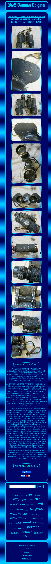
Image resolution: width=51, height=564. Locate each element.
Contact (26, 552)
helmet (26, 532)
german (33, 527)
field (24, 500)
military (15, 532)
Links (27, 549)
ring (32, 513)
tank (12, 509)
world (27, 522)
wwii (39, 503)
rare (29, 494)
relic (36, 522)
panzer (30, 504)
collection (19, 510)
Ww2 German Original (26, 545)
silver (22, 504)
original (36, 508)
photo (26, 536)
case (15, 528)
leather (38, 532)
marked (21, 528)
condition (37, 495)
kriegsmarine (39, 514)
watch (41, 519)
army (16, 499)
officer (11, 523)
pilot (22, 495)
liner (42, 523)
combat (14, 504)
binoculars (28, 519)
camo (15, 495)
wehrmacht (18, 513)
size (37, 499)
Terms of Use (26, 559)
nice (27, 510)
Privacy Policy (26, 555)
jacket (18, 523)
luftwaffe (16, 518)
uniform (30, 500)
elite (35, 518)
